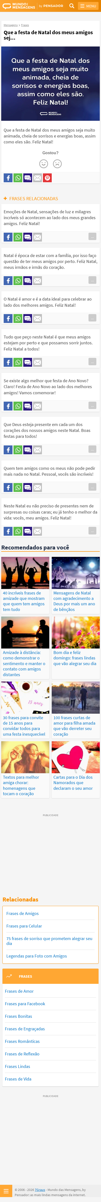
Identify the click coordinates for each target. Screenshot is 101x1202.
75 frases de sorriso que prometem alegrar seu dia (49, 941)
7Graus (40, 1189)
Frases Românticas (22, 1041)
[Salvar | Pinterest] (47, 177)
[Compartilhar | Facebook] (8, 177)
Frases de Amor (19, 991)
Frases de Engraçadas (25, 1029)
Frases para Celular (24, 926)
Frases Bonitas (18, 1016)
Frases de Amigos (22, 913)
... (92, 236)
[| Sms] (27, 177)
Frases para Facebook (25, 1003)
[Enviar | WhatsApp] (17, 177)
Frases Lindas (17, 1066)
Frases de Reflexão (22, 1054)
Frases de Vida (18, 1079)
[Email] (37, 177)
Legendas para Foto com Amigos (36, 956)
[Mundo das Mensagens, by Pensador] (26, 6)
